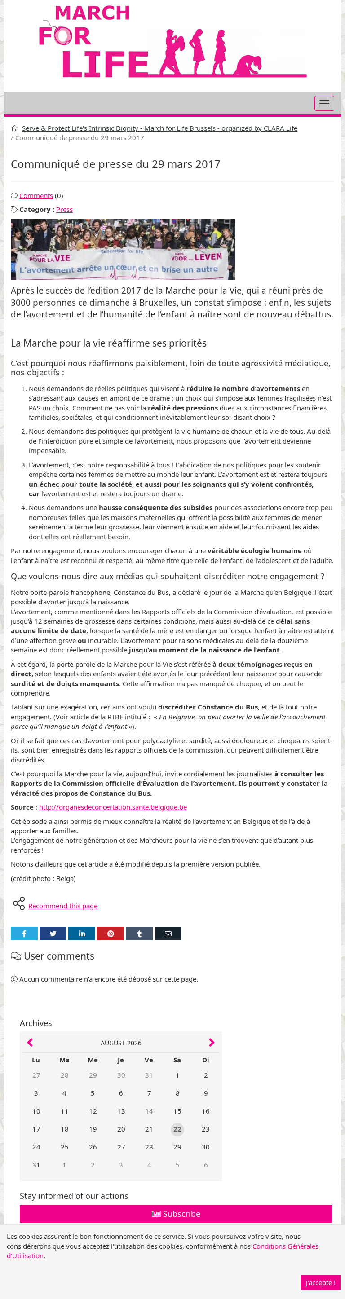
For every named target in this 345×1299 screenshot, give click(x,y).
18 (65, 1128)
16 (206, 1110)
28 (65, 1074)
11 (65, 1110)
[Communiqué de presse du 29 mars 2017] (172, 249)
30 (121, 1074)
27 (36, 1074)
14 (149, 1110)
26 (93, 1146)
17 (36, 1128)
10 (36, 1110)
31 (149, 1074)
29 (93, 1074)
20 (121, 1128)
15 (177, 1110)
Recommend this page (62, 905)
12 (93, 1110)
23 (206, 1128)
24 (36, 1146)
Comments (36, 195)
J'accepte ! (321, 1282)
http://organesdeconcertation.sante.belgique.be (113, 806)
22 (177, 1128)
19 (93, 1128)
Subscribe (180, 1213)
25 (65, 1146)
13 (121, 1110)
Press (64, 209)
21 (149, 1128)
